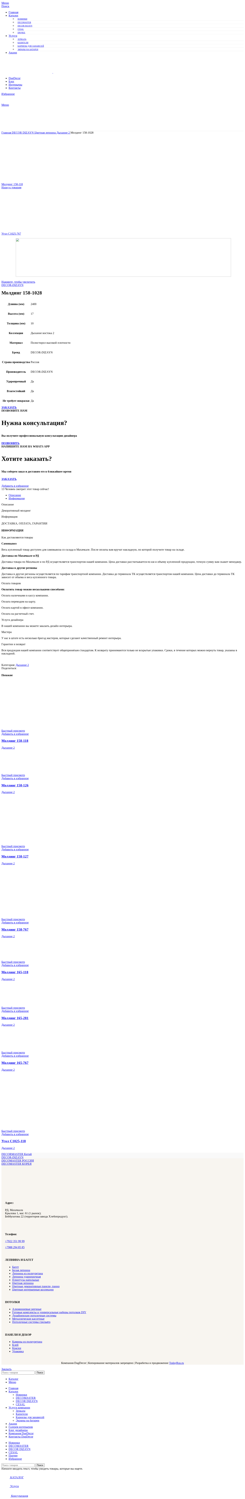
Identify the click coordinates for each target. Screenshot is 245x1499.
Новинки (22, 19)
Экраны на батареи (28, 49)
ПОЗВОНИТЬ (10, 443)
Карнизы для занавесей (31, 46)
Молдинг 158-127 (15, 856)
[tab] (126, 495)
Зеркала (22, 39)
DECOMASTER (24, 22)
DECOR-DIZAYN (12, 285)
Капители (23, 43)
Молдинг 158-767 (15, 929)
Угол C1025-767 (11, 233)
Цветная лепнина (45, 132)
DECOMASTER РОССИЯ (17, 1160)
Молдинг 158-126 (15, 785)
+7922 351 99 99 (15, 1241)
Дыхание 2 (63, 132)
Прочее (21, 33)
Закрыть (6, 1369)
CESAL (21, 29)
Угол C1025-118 (13, 1141)
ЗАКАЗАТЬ (9, 407)
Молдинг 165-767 (15, 1063)
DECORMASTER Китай (16, 1154)
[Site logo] (27, 72)
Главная (6, 132)
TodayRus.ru (176, 1362)
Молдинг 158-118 (12, 184)
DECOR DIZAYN (25, 26)
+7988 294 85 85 (15, 1247)
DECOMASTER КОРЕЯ (16, 1163)
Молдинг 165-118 (14, 972)
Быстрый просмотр (13, 730)
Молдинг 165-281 (15, 1018)
